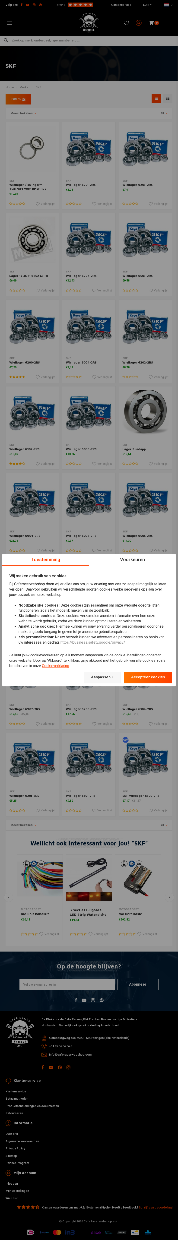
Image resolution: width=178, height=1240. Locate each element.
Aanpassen (101, 677)
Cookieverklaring (55, 666)
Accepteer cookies (148, 677)
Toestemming (45, 559)
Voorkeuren (132, 559)
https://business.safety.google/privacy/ (92, 642)
